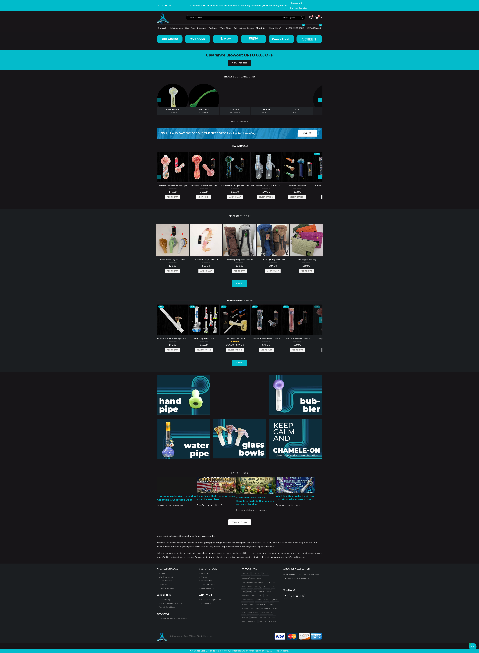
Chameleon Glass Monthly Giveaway (173, 618)
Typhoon (213, 28)
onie (251, 604)
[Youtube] (166, 5)
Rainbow (245, 608)
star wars (263, 617)
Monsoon (201, 28)
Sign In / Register (298, 8)
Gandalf (261, 591)
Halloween (245, 595)
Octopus (244, 604)
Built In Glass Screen (244, 28)
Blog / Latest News (166, 588)
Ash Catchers (176, 28)
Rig (252, 608)
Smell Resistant (253, 613)
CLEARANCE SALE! (295, 27)
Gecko (269, 591)
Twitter (291, 596)
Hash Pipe (190, 28)
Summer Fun (251, 621)
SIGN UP (307, 133)
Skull (243, 613)
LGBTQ (260, 595)
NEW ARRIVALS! (314, 27)
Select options (266, 197)
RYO (257, 608)
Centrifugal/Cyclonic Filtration (252, 578)
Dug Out (266, 587)
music (266, 600)
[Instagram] (170, 5)
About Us (260, 28)
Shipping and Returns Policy (170, 603)
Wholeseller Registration (211, 600)
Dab (274, 582)
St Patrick (272, 617)
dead (243, 587)
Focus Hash (281, 39)
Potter (271, 604)
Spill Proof (245, 617)
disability (258, 587)
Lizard (267, 595)
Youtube (297, 596)
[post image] (176, 485)
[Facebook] (158, 5)
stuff (243, 621)
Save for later (206, 581)
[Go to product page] (172, 167)
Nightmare (274, 600)
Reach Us (163, 585)
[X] (162, 5)
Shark (275, 608)
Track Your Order (208, 585)
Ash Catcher (170, 38)
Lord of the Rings (247, 600)
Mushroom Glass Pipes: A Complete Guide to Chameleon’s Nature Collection (255, 501)
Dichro (250, 587)
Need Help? (275, 28)
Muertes (258, 600)
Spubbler (254, 617)
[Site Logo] (163, 17)
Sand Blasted (265, 608)
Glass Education (165, 581)
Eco (273, 587)
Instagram (302, 596)
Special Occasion (266, 613)
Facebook (285, 596)
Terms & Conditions (167, 607)
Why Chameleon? (166, 577)
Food (249, 591)
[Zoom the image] (183, 377)
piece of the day (261, 604)
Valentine (262, 621)
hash (253, 595)
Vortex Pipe (272, 621)
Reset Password (207, 588)
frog (254, 591)
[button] (320, 100)
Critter (268, 582)
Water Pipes (225, 28)
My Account (296, 3)
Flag (243, 591)
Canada (265, 574)
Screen (309, 39)
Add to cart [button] (172, 197)
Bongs (253, 39)
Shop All (162, 28)
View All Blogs (239, 522)
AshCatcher (246, 574)
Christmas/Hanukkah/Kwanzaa (252, 582)
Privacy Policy (164, 600)
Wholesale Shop (207, 603)
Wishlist (204, 577)
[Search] (301, 17)
